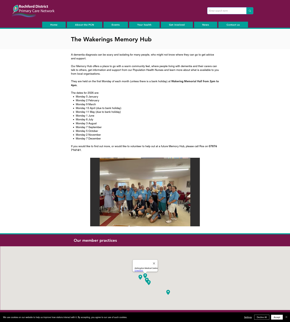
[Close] (286, 317)
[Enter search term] (249, 10)
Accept (277, 317)
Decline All (262, 317)
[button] (145, 192)
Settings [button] (248, 317)
